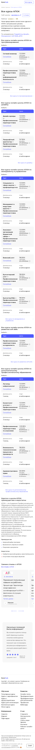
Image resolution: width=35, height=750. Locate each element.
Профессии (24, 702)
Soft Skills (15, 36)
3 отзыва (26, 15)
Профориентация (26, 696)
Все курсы (28, 2)
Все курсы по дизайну (25, 163)
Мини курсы (5, 707)
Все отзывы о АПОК (7, 567)
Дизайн (26, 34)
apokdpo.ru (15, 15)
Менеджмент (6, 36)
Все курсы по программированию (21, 96)
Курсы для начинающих (10, 702)
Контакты (23, 724)
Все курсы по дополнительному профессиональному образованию (17, 490)
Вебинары (24, 705)
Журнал (4, 716)
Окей (30, 745)
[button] (14, 611)
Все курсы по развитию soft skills (21, 362)
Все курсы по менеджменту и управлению (15, 319)
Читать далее (8, 599)
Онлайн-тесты (25, 694)
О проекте (24, 714)
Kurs (4, 2)
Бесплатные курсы (8, 705)
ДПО (20, 36)
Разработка (18, 34)
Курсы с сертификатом (9, 696)
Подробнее (7, 56)
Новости (4, 714)
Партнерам (5, 718)
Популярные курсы (8, 694)
